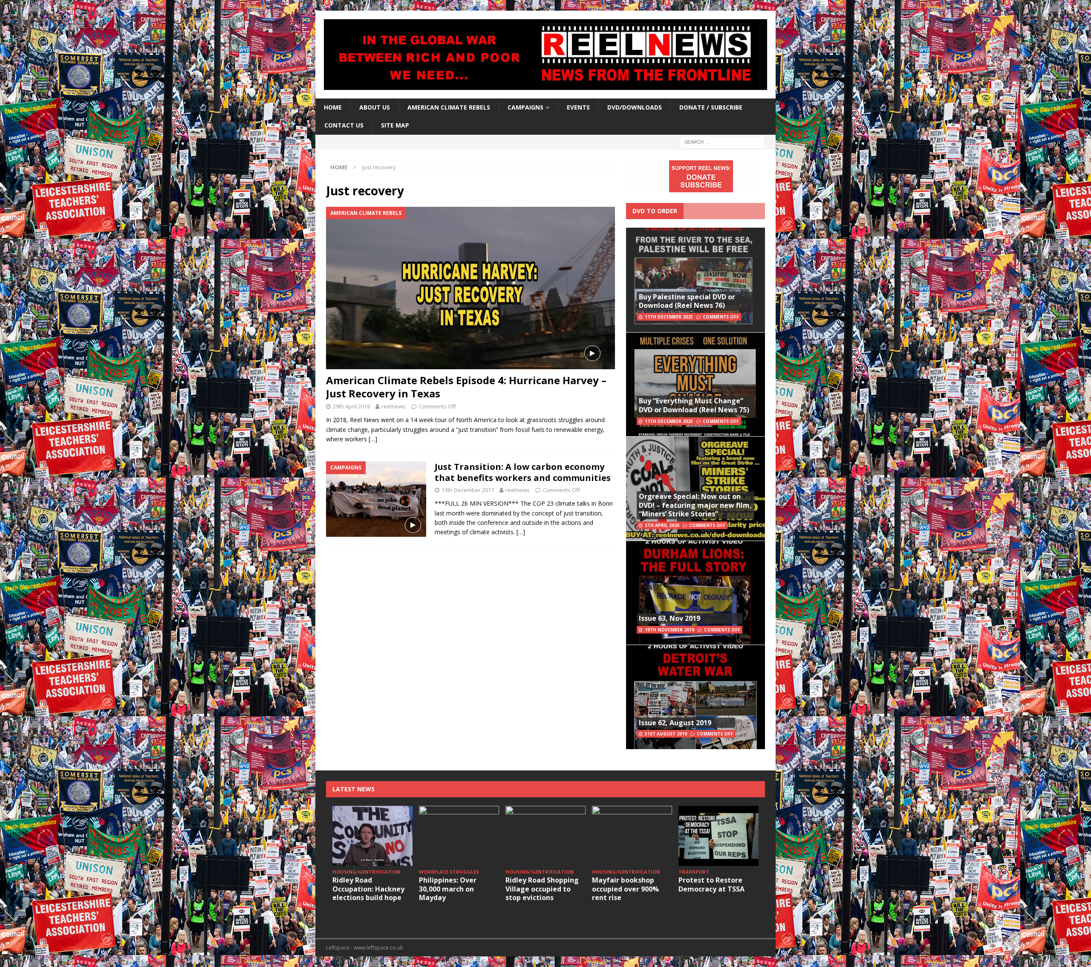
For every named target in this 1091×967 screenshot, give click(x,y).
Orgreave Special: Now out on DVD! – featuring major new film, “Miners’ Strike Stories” (695, 505)
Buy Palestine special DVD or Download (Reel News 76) (687, 301)
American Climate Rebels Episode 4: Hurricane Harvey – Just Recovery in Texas (466, 386)
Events (578, 107)
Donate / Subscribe (710, 107)
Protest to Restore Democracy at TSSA (711, 884)
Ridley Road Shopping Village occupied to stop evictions (542, 889)
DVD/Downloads (634, 107)
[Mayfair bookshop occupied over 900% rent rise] (632, 836)
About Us (374, 107)
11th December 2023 (669, 317)
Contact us (344, 125)
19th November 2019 (669, 630)
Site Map (395, 125)
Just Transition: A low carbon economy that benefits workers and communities (523, 472)
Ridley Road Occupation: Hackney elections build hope (368, 889)
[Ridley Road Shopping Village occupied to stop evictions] (545, 836)
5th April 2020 (662, 525)
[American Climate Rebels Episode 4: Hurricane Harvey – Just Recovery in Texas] (470, 288)
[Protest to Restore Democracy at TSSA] (718, 836)
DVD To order (654, 211)
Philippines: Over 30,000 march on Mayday (447, 889)
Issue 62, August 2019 (675, 722)
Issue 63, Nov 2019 (669, 618)
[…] (373, 439)
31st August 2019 (666, 734)
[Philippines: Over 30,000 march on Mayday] (459, 836)
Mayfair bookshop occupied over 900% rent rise (625, 889)
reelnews (393, 406)
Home (333, 107)
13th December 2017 (468, 490)
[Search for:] (722, 141)
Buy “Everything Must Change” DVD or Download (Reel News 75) (694, 405)
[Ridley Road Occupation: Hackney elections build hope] (372, 836)
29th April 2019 (351, 406)
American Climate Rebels (448, 107)
